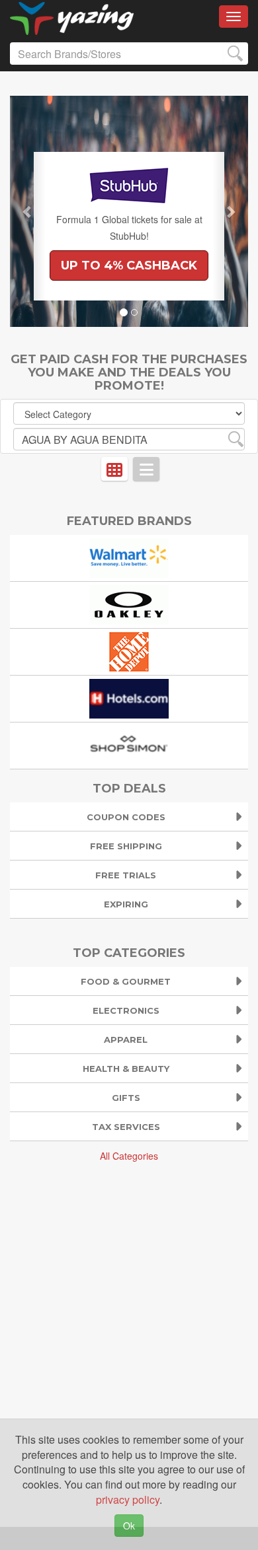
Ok (129, 1525)
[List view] (146, 469)
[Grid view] (114, 469)
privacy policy (127, 1499)
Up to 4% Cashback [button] (129, 265)
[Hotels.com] (129, 697)
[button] (28, 211)
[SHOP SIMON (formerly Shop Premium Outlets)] (129, 744)
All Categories (129, 1155)
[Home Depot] (129, 650)
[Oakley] (129, 603)
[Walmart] (129, 556)
